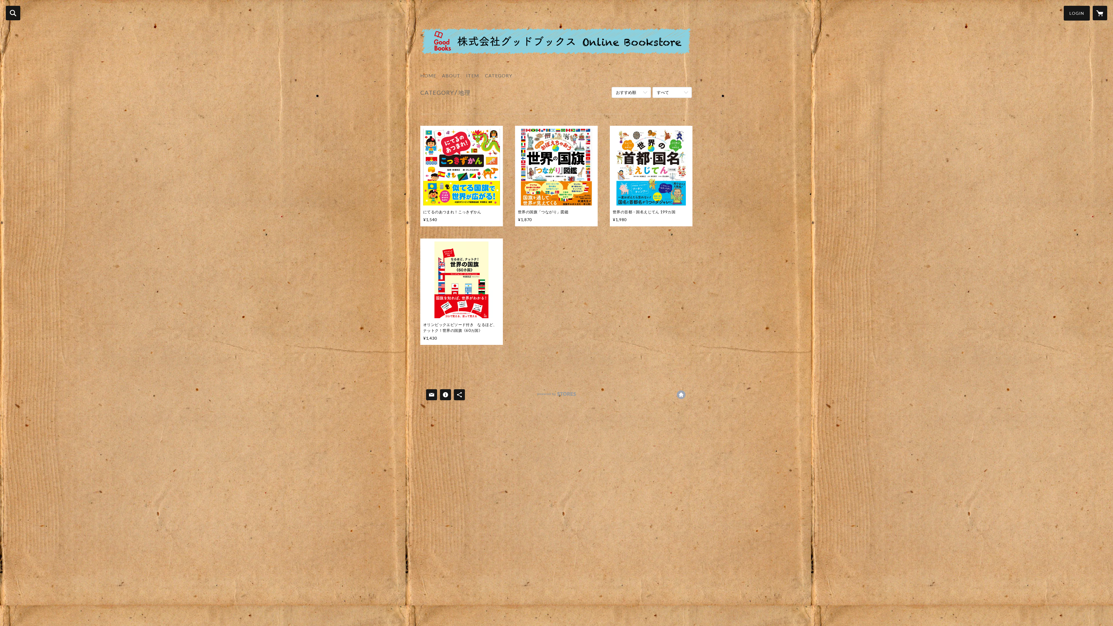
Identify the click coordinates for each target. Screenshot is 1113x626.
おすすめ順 (626, 92)
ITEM (472, 75)
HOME (428, 75)
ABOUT (451, 75)
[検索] (13, 13)
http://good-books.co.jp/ (681, 394)
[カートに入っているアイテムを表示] (1100, 13)
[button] (1077, 13)
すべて (663, 92)
